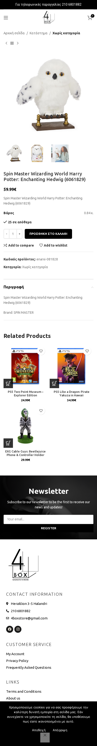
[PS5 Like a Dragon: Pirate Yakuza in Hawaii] (71, 366)
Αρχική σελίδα (14, 33)
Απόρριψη (60, 730)
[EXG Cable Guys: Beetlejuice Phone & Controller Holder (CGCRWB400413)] (25, 426)
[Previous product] (6, 43)
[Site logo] (48, 17)
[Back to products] (12, 43)
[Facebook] (9, 629)
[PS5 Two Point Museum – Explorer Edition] (25, 366)
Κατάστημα (39, 33)
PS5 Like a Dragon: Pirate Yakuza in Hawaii (71, 393)
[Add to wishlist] (41, 351)
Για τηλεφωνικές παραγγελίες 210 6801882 (48, 4)
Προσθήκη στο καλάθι (48, 233)
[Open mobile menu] (6, 17)
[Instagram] (17, 629)
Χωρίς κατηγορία (66, 33)
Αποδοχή (39, 730)
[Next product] (17, 43)
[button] (87, 98)
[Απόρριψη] (45, 737)
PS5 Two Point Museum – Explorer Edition (25, 393)
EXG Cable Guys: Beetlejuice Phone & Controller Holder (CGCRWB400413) (25, 455)
